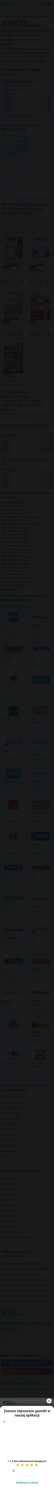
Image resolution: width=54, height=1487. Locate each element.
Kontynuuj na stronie (27, 1482)
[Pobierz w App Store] (27, 1474)
